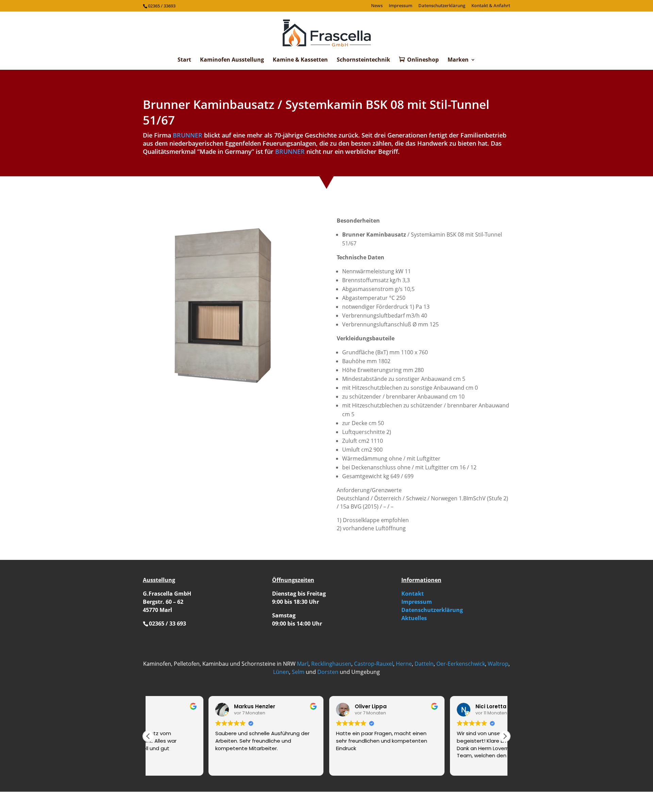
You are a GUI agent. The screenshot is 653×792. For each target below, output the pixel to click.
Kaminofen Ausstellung (232, 60)
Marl (302, 663)
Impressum (400, 6)
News (377, 6)
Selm (298, 672)
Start (184, 60)
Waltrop (498, 663)
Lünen (281, 672)
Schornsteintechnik (363, 60)
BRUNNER (187, 135)
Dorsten (327, 672)
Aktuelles (414, 618)
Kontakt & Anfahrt (490, 6)
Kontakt (412, 593)
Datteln (424, 663)
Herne (404, 663)
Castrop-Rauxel (373, 663)
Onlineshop (423, 60)
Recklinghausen (331, 663)
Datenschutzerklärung (441, 6)
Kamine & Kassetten (300, 60)
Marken (458, 60)
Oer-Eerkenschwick (460, 663)
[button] (505, 736)
